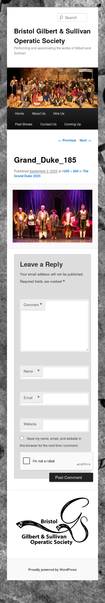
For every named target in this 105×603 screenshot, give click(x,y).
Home (19, 113)
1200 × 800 (70, 171)
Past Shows (23, 124)
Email (32, 397)
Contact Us (48, 124)
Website (30, 423)
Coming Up (72, 124)
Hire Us (58, 113)
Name (32, 371)
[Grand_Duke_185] (52, 216)
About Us (39, 113)
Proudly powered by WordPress (52, 569)
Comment (33, 304)
